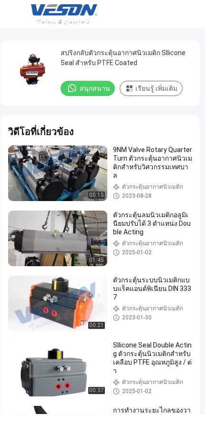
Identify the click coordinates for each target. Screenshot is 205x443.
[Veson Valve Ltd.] (66, 14)
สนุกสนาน (95, 88)
